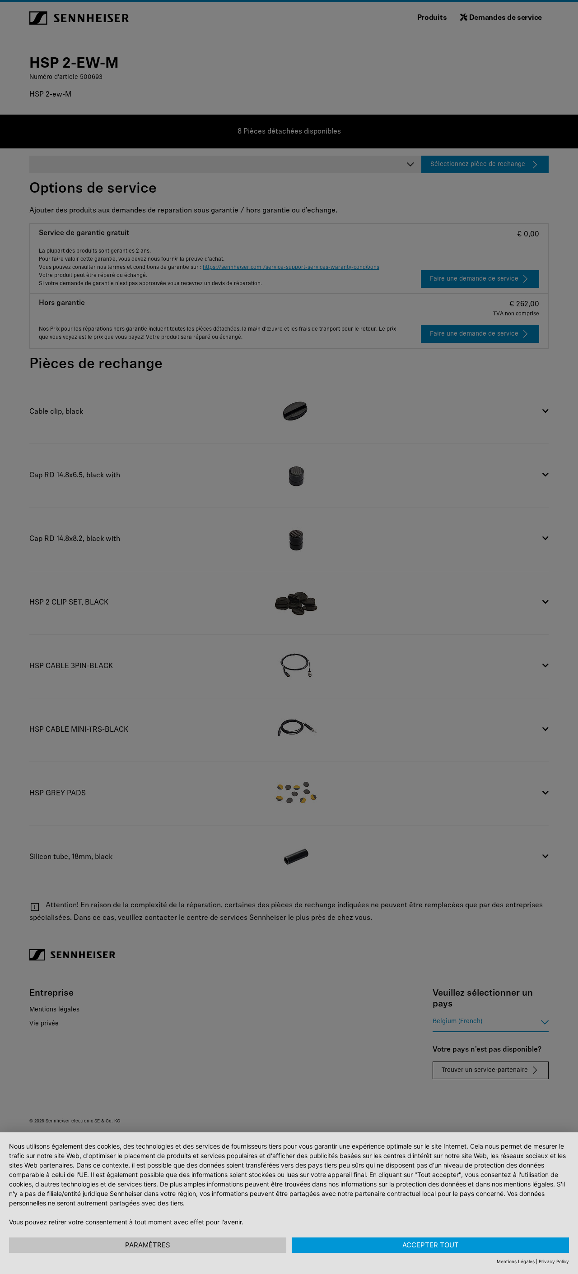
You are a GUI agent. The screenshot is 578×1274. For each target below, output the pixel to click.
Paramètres (147, 1245)
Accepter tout (430, 1245)
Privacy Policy (554, 1261)
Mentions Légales (516, 1261)
